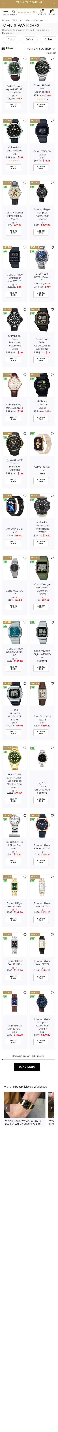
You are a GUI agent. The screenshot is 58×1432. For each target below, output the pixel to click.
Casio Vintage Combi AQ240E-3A (15, 652)
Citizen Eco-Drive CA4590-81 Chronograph (42, 279)
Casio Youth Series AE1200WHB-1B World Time (42, 344)
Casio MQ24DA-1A (15, 592)
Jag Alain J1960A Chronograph (42, 786)
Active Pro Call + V (42, 468)
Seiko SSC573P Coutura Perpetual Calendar (15, 465)
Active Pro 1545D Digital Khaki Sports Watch (42, 527)
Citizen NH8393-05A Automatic (14, 406)
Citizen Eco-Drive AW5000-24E (15, 151)
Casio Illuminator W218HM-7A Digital (14, 715)
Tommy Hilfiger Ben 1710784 (15, 905)
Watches (17, 21)
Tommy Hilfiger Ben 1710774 (42, 905)
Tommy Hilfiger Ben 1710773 (15, 963)
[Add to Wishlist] (25, 59)
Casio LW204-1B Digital (42, 153)
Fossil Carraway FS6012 (42, 718)
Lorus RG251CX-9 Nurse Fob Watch (15, 845)
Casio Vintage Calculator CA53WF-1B (15, 278)
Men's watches (34, 21)
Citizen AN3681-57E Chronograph (42, 88)
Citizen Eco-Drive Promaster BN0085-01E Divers (14, 342)
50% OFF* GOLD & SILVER (23, 2)
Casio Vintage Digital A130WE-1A (42, 654)
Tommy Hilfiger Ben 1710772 (42, 963)
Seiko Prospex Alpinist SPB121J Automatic (14, 89)
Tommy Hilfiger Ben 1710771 (15, 1027)
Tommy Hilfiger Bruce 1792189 (42, 847)
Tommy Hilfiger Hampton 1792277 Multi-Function (42, 214)
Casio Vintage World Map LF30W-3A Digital (42, 589)
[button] (41, 49)
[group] (11, 39)
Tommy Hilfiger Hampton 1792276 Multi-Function (42, 1024)
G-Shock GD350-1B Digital (42, 404)
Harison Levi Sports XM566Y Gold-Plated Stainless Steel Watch (15, 781)
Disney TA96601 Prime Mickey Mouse (14, 216)
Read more (7, 33)
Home (5, 21)
